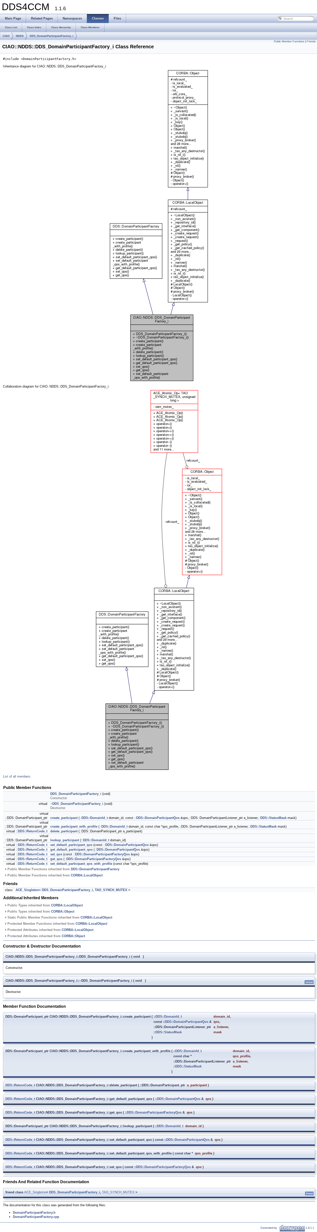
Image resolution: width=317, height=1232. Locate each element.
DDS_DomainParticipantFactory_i (51, 35)
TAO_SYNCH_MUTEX (118, 1192)
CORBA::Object (62, 911)
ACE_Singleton (35, 1192)
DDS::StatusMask (273, 818)
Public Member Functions (289, 41)
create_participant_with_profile (73, 826)
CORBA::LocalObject (87, 875)
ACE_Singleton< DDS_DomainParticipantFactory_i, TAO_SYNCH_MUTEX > (73, 890)
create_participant (64, 818)
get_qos (56, 859)
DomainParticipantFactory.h (34, 1212)
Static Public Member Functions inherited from (59, 917)
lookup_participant (64, 840)
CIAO (6, 35)
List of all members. (17, 776)
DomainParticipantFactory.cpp (36, 1217)
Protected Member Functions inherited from (56, 923)
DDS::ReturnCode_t (32, 831)
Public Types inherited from (44, 905)
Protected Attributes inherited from (49, 930)
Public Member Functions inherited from (62, 869)
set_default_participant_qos (71, 845)
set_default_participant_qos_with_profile (81, 864)
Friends (311, 41)
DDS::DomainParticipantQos (158, 818)
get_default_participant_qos (71, 849)
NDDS (20, 35)
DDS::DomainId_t (94, 818)
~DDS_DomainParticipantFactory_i (76, 804)
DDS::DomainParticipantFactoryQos (102, 854)
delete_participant (64, 831)
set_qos (56, 854)
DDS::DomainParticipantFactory (95, 869)
